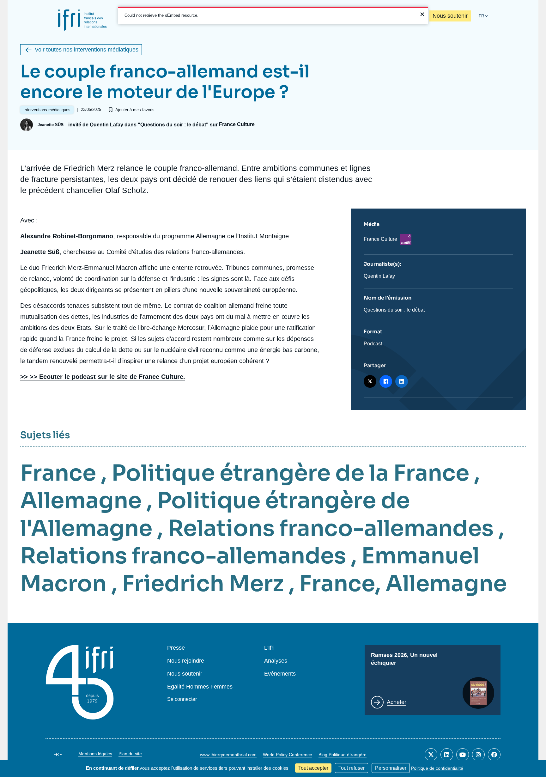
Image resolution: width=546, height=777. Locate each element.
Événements (280, 674)
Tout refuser (351, 768)
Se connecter (182, 699)
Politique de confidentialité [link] (437, 768)
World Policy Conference (287, 754)
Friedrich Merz (203, 584)
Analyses (275, 661)
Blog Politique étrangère (342, 754)
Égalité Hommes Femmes (200, 687)
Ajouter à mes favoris (135, 109)
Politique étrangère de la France (290, 473)
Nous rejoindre (185, 661)
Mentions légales (95, 753)
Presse (176, 648)
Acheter (396, 702)
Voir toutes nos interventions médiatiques (86, 49)
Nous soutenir (450, 16)
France (58, 473)
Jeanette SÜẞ (51, 124)
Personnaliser (390, 768)
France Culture (237, 124)
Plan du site (130, 753)
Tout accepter (313, 768)
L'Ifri (269, 648)
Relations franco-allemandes (331, 528)
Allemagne (81, 500)
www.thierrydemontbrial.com (228, 754)
